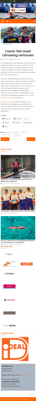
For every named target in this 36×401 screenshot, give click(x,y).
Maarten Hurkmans (8, 97)
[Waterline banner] (9, 325)
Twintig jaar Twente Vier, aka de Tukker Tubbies (18, 211)
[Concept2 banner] (9, 254)
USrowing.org (18, 65)
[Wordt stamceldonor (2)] (9, 286)
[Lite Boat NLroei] (9, 273)
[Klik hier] (9, 313)
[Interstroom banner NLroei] (9, 264)
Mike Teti (24, 132)
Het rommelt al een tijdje (8, 102)
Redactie (15, 213)
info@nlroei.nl (24, 375)
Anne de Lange (16, 59)
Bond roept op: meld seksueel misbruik (6, 139)
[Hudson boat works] (9, 299)
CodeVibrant (31, 399)
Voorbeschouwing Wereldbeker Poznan (31, 139)
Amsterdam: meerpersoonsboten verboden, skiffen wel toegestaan (16, 180)
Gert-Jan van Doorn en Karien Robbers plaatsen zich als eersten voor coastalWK (18, 241)
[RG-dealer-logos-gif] (27, 263)
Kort (33, 59)
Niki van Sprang (29, 95)
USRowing (17, 134)
